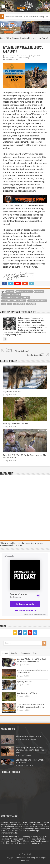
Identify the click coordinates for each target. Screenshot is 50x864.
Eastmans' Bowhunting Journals (16, 298)
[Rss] (15, 632)
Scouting (26, 58)
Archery (10, 292)
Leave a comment (12, 59)
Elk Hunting (19, 304)
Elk (8, 38)
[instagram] (35, 632)
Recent (5, 653)
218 (31, 755)
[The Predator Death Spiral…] (7, 739)
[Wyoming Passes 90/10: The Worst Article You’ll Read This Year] (7, 751)
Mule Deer (18, 58)
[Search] (44, 643)
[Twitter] (25, 632)
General (11, 58)
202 (33, 765)
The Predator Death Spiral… (29, 736)
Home (2, 38)
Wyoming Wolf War (12, 391)
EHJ (10, 304)
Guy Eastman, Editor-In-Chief (15, 56)
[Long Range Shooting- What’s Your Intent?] (7, 762)
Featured (31, 304)
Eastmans (39, 292)
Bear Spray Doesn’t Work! (15, 423)
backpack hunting (24, 292)
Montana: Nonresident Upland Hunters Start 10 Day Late (26, 17)
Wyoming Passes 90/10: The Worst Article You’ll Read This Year (30, 750)
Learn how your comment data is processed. (22, 544)
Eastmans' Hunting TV (37, 301)
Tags (35, 653)
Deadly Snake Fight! (35, 354)
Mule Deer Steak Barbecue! (17, 350)
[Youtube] (30, 632)
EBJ (4, 304)
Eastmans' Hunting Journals (14, 301)
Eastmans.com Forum (11, 295)
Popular (14, 653)
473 (34, 739)
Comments (25, 653)
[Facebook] (20, 632)
